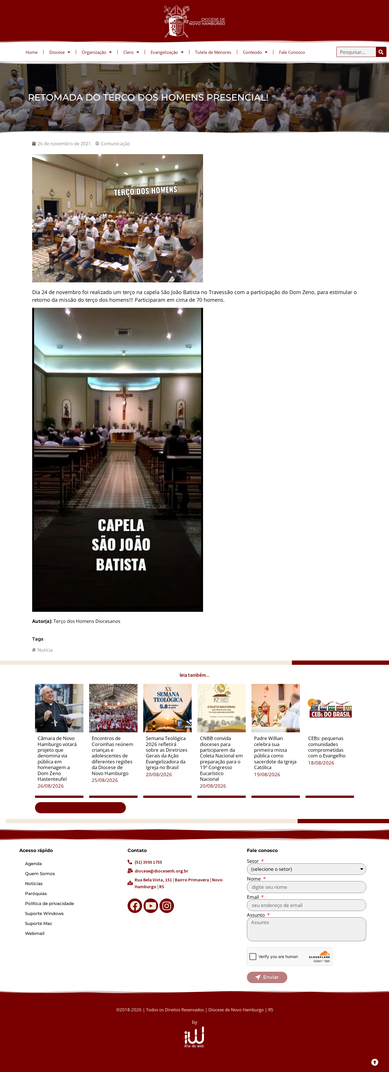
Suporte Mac (38, 923)
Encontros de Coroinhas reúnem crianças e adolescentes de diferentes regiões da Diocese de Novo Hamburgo (112, 755)
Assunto (256, 914)
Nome (254, 878)
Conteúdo (252, 52)
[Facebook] (135, 905)
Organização (94, 52)
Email (253, 896)
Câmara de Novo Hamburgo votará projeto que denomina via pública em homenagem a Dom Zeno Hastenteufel (57, 758)
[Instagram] (166, 905)
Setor (253, 861)
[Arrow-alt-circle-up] (375, 1062)
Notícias (34, 883)
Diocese (57, 52)
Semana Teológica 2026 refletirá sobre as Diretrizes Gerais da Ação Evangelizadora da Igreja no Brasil (166, 753)
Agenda (33, 863)
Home (32, 52)
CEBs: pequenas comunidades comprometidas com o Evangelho (326, 747)
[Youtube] (151, 905)
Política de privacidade (49, 903)
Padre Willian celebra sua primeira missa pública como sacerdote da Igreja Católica (275, 753)
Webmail (34, 933)
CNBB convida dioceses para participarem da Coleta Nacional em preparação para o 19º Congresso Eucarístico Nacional (221, 758)
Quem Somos (40, 873)
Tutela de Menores (213, 52)
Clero (128, 52)
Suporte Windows (44, 913)
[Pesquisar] (381, 52)
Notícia (45, 650)
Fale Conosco (292, 52)
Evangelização (164, 52)
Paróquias (36, 893)
